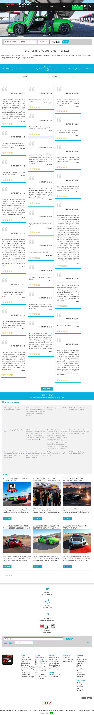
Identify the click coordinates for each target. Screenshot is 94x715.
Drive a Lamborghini (41, 661)
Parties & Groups (54, 663)
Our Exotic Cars (81, 661)
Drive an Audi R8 (40, 667)
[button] (5, 20)
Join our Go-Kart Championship (54, 660)
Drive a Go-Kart (40, 678)
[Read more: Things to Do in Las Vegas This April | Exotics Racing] (77, 541)
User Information (81, 684)
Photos (78, 665)
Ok (51, 713)
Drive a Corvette (40, 674)
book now (77, 7)
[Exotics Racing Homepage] (18, 4)
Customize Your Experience (26, 660)
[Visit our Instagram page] (87, 697)
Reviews (79, 663)
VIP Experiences (26, 671)
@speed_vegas (7, 575)
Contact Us (79, 676)
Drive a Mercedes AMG (40, 672)
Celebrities (79, 669)
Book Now (79, 686)
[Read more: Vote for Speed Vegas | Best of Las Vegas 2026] (17, 494)
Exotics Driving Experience (25, 664)
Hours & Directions (55, 667)
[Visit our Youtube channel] (89, 697)
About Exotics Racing (83, 659)
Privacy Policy (44, 713)
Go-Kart (22, 7)
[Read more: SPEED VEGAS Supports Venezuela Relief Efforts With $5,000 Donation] (47, 494)
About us (64, 7)
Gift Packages (25, 673)
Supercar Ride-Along (27, 669)
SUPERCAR (8, 7)
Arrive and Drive (54, 657)
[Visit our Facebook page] (84, 697)
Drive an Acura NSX (41, 676)
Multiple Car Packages (28, 667)
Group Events (25, 675)
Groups (50, 7)
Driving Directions (68, 659)
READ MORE (7, 518)
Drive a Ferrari (39, 659)
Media (78, 671)
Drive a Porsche (40, 663)
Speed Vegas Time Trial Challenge (54, 675)
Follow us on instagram (12, 402)
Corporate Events (54, 665)
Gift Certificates (54, 669)
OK (88, 643)
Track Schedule (67, 661)
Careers (78, 673)
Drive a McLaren (40, 665)
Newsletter (8, 643)
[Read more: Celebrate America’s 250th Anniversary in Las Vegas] (77, 494)
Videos (78, 667)
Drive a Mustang (40, 669)
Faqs (77, 657)
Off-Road (37, 7)
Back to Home (25, 657)
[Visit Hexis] (47, 703)
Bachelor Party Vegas (27, 676)
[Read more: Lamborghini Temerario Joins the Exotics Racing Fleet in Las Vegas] (47, 541)
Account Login (80, 682)
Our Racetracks (67, 657)
